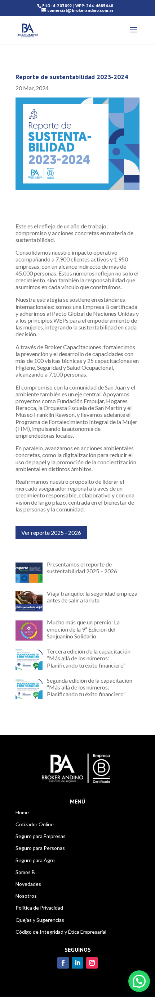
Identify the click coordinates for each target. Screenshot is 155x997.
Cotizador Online (34, 824)
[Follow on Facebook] (63, 963)
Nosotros (26, 896)
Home (22, 812)
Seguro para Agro (35, 860)
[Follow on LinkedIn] (77, 963)
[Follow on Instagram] (92, 963)
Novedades (28, 884)
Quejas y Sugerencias (39, 920)
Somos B (25, 872)
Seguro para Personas (40, 848)
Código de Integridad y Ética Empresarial (60, 932)
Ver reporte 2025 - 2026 (51, 532)
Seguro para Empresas (40, 836)
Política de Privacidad (39, 908)
